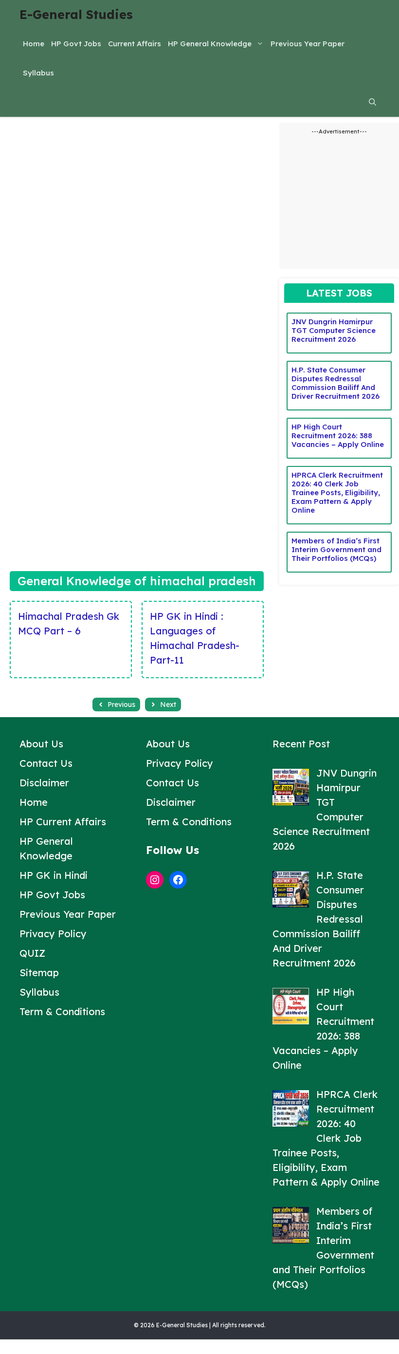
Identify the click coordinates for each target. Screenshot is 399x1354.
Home (33, 43)
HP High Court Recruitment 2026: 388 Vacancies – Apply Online (337, 435)
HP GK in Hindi (53, 875)
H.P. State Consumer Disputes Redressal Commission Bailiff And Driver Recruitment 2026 (335, 383)
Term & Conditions (62, 1011)
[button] (372, 102)
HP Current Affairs (62, 822)
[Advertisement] (136, 191)
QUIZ (32, 953)
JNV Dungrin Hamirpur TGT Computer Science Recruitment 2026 (333, 330)
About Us (41, 744)
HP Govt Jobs (76, 43)
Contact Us (46, 763)
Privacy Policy (53, 933)
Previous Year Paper (308, 43)
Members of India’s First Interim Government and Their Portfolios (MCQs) (336, 549)
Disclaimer (44, 783)
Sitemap (39, 972)
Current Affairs (134, 43)
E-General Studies (76, 14)
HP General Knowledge (210, 43)
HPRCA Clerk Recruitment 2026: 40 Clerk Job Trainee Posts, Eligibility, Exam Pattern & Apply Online (337, 492)
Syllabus (38, 72)
